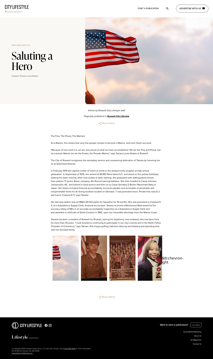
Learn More (196, 325)
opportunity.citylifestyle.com (22, 353)
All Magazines (196, 340)
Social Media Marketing (192, 332)
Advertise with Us (190, 8)
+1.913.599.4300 (69, 349)
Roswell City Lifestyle (118, 116)
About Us (197, 336)
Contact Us (197, 344)
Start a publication (148, 8)
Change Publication (14, 12)
